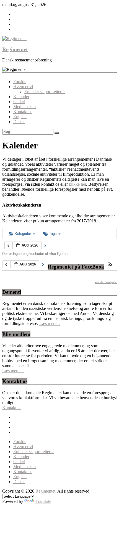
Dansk (19, 121)
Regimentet (15, 49)
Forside (19, 81)
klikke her (77, 184)
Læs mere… (13, 370)
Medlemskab (24, 106)
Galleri (19, 101)
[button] (110, 265)
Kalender (21, 96)
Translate (43, 501)
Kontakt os (22, 111)
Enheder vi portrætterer (44, 91)
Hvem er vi (23, 86)
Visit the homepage (106, 282)
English (20, 116)
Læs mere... (49, 323)
